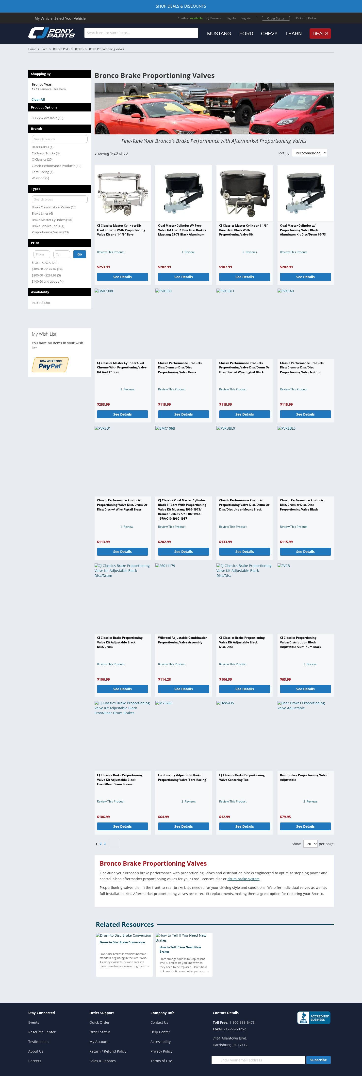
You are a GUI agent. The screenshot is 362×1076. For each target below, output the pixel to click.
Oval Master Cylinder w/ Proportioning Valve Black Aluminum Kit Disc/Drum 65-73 (303, 230)
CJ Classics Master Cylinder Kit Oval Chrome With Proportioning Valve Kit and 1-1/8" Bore (121, 230)
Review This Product (110, 252)
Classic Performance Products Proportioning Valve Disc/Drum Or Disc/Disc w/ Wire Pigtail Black (244, 367)
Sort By (283, 153)
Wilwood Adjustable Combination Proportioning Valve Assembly (183, 640)
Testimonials (38, 1041)
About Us (35, 1051)
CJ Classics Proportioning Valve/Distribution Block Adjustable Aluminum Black (300, 642)
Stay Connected (41, 1012)
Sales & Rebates (102, 1060)
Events (33, 1022)
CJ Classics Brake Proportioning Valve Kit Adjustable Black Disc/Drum (120, 642)
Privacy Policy (161, 1051)
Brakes (79, 49)
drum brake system (244, 878)
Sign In (231, 18)
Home (32, 49)
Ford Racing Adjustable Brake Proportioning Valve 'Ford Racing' (182, 777)
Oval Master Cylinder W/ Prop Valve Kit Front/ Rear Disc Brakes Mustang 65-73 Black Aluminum (182, 230)
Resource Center (42, 1032)
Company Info (162, 1012)
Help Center (160, 1032)
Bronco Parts (61, 49)
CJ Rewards (214, 18)
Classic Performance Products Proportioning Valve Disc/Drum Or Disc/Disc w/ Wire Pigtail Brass (122, 504)
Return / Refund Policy (107, 1051)
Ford (45, 49)
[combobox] (141, 33)
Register (246, 18)
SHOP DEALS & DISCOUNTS (181, 6)
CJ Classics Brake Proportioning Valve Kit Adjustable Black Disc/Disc (242, 642)
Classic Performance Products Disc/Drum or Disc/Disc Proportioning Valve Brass (180, 367)
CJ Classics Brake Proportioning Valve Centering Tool (242, 777)
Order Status (276, 18)
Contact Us (159, 1022)
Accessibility (160, 1041)
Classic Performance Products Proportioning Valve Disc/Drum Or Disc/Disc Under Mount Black (244, 504)
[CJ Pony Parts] (40, 32)
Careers (34, 1060)
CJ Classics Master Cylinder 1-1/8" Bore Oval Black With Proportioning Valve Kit (243, 230)
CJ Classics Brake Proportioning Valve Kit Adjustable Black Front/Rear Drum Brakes (120, 779)
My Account (99, 1041)
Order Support (101, 1012)
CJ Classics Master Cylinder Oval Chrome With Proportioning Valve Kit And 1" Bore (122, 367)
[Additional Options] (50, 370)
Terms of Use (161, 1060)
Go (79, 254)
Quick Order (99, 1022)
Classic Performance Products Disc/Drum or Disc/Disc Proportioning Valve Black (302, 504)
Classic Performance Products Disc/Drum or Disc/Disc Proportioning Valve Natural (302, 367)
